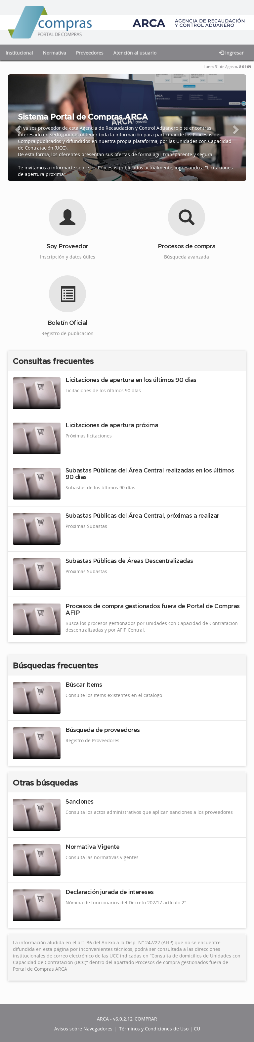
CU (197, 1028)
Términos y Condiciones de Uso (154, 1028)
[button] (14, 127)
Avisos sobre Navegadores (83, 1028)
